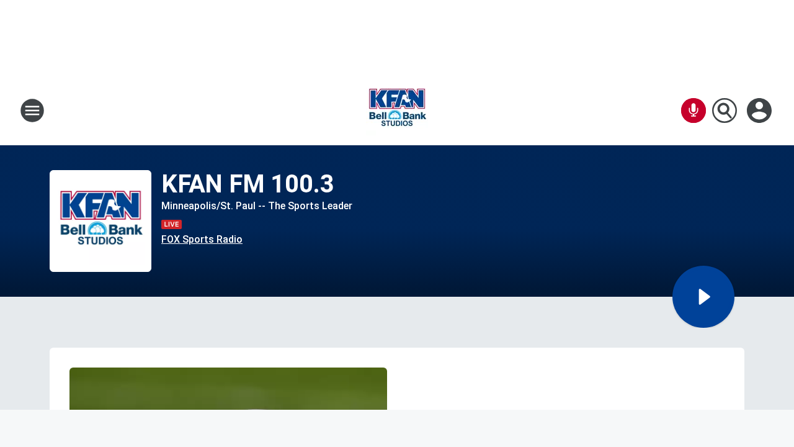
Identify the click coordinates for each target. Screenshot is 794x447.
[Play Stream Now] (703, 297)
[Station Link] (397, 110)
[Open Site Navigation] (32, 110)
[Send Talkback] (693, 110)
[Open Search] (724, 110)
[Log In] (760, 110)
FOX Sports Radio (202, 239)
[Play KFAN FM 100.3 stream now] (100, 221)
